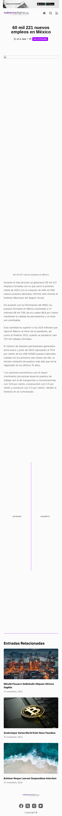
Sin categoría (40, 39)
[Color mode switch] (44, 13)
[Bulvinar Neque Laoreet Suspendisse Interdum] (31, 758)
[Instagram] (34, 806)
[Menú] (56, 13)
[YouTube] (40, 806)
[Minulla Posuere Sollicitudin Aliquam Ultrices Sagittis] (31, 664)
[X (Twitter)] (28, 806)
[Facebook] (21, 806)
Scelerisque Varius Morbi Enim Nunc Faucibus (30, 732)
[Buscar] (50, 13)
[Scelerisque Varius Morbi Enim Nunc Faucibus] (31, 712)
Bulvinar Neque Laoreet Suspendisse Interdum (30, 778)
